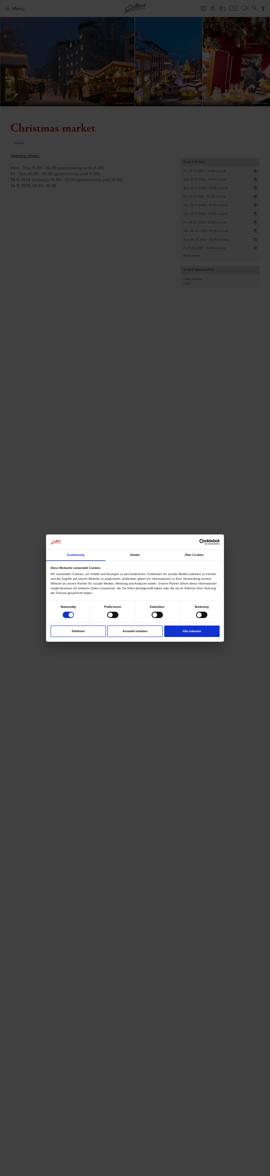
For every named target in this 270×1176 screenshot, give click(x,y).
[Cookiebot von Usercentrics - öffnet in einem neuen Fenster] (202, 542)
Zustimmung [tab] (76, 555)
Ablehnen (78, 631)
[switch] (112, 617)
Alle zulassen (192, 631)
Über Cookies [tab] (194, 555)
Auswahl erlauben (135, 631)
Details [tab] (135, 555)
